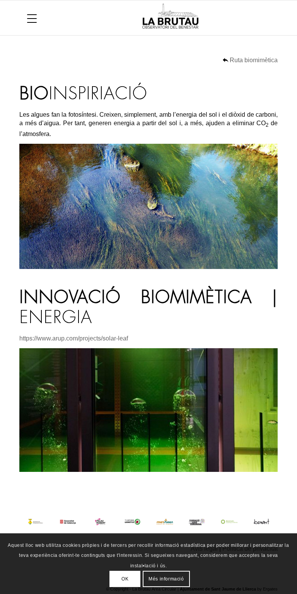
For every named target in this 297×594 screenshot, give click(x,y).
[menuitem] (28, 17)
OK (124, 579)
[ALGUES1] (148, 206)
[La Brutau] (200, 17)
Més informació (166, 579)
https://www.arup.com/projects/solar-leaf (73, 338)
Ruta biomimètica (254, 60)
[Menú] (28, 17)
